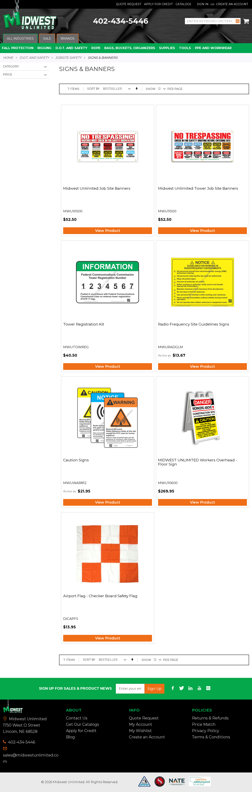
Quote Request (128, 4)
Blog (70, 737)
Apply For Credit (158, 4)
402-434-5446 (120, 21)
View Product (107, 231)
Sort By (93, 88)
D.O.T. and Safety (34, 58)
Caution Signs (76, 460)
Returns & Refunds (210, 718)
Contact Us (76, 718)
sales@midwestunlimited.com (30, 758)
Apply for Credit (81, 730)
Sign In (202, 4)
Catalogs (183, 4)
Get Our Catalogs (82, 724)
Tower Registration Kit (83, 324)
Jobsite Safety (68, 58)
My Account (140, 724)
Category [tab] (11, 66)
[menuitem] (20, 39)
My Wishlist (140, 730)
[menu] (126, 43)
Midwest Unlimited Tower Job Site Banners (198, 189)
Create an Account (232, 4)
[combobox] (213, 21)
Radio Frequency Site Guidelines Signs (193, 324)
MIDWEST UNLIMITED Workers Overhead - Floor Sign (197, 462)
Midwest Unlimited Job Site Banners (96, 189)
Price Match (204, 724)
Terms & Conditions (211, 737)
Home (8, 58)
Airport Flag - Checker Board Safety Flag (100, 596)
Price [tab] (7, 74)
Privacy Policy (205, 730)
